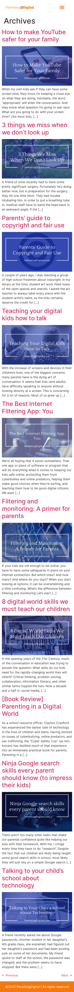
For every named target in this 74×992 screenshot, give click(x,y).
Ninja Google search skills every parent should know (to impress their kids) (37, 774)
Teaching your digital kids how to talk (32, 314)
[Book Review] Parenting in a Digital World (31, 706)
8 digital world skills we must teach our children (36, 605)
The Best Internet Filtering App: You (27, 407)
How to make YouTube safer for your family (34, 35)
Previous (10, 975)
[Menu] (62, 7)
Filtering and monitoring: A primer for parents (36, 509)
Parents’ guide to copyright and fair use (33, 221)
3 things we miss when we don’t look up (34, 128)
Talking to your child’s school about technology (33, 878)
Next (66, 975)
